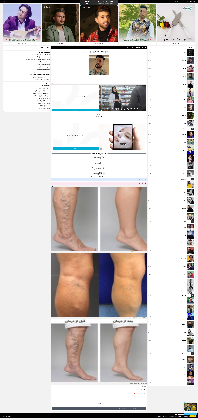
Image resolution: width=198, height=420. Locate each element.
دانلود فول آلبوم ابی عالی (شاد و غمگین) (43, 103)
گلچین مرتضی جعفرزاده (22, 43)
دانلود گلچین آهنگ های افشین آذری (44, 101)
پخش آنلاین (98, 79)
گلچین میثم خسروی (60, 43)
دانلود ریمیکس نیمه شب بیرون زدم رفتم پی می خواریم (41, 76)
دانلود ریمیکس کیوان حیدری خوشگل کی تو (43, 64)
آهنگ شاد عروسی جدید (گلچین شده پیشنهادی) (42, 95)
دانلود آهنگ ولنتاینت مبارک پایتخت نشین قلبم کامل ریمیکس (40, 71)
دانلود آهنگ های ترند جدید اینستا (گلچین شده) (42, 90)
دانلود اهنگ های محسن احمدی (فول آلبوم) (42, 88)
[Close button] (196, 401)
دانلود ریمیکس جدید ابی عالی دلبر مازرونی (43, 57)
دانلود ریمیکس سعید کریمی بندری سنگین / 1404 (42, 72)
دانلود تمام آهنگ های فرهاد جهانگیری (43, 106)
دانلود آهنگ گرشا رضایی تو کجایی (44, 108)
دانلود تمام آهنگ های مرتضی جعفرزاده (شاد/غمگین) (41, 93)
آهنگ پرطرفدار (176, 1)
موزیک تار (192, 1)
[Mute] (101, 110)
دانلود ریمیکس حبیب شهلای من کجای (43, 62)
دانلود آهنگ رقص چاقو (46, 85)
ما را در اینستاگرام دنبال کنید (139, 183)
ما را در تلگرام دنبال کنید (140, 179)
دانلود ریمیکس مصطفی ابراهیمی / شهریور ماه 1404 (41, 77)
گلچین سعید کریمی (137, 43)
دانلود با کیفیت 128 (99, 116)
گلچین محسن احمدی (99, 43)
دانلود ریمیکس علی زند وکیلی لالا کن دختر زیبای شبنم (41, 66)
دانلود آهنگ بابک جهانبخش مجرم (44, 110)
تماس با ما (167, 1)
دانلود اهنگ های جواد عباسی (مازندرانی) (43, 100)
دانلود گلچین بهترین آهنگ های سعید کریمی (42, 87)
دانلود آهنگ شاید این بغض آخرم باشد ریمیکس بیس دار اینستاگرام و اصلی (38, 59)
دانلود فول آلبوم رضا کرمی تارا (45, 105)
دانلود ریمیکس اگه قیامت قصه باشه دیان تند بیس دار (41, 54)
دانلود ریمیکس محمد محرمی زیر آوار (44, 61)
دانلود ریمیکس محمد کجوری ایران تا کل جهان (42, 79)
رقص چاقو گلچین (176, 43)
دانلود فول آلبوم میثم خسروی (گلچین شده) (42, 92)
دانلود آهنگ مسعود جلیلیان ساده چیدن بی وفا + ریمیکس (40, 67)
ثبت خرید (75, 110)
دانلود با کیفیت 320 (99, 120)
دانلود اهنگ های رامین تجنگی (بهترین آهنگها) (42, 96)
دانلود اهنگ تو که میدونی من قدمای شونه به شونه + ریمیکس (40, 74)
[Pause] (100, 110)
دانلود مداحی (171, 1)
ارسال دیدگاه (99, 403)
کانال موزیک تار (193, 415)
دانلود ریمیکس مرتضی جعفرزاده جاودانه (43, 69)
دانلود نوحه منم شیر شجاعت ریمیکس (43, 56)
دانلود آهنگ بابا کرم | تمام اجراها (44, 98)
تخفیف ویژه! (190, 413)
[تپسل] (52, 83)
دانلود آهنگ (187, 1)
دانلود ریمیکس (182, 1)
